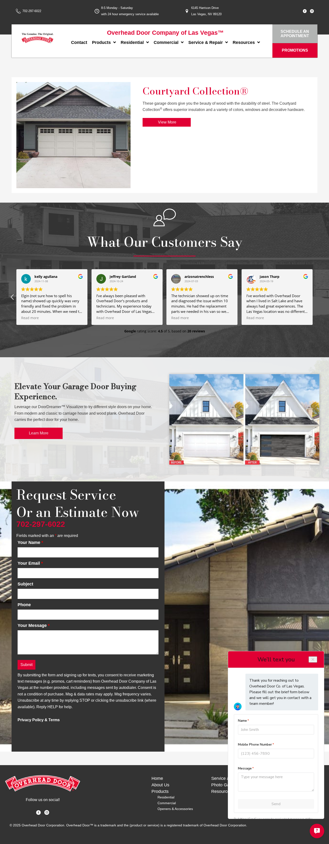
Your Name (30, 542)
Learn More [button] (38, 433)
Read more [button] (29, 318)
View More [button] (166, 122)
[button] (316, 298)
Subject (25, 584)
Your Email (30, 563)
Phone (24, 604)
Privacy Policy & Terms (39, 720)
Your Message (34, 625)
